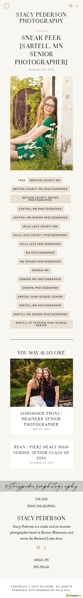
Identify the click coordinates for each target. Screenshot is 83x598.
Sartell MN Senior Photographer (40, 314)
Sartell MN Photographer (40, 305)
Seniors (41, 31)
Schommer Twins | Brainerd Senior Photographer (41, 419)
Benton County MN (45, 180)
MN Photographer (40, 252)
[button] (7, 6)
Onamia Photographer (40, 287)
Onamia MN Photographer (40, 279)
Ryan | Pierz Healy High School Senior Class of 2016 (41, 452)
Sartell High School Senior (40, 296)
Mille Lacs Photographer (40, 244)
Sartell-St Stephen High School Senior (41, 324)
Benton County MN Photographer (40, 188)
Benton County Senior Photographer (40, 199)
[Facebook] (71, 6)
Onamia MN (40, 270)
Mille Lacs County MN (40, 226)
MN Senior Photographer (40, 261)
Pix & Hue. (63, 590)
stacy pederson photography (41, 18)
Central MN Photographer (40, 208)
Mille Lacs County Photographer (40, 235)
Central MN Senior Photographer (40, 217)
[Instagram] (76, 6)
